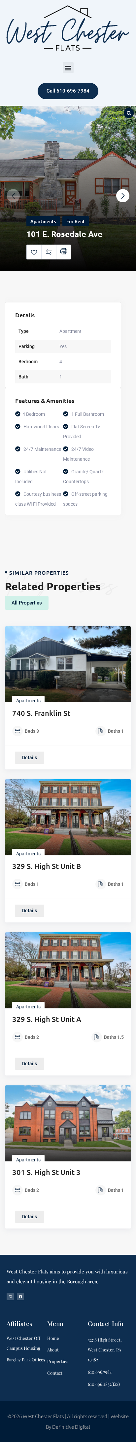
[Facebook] (20, 1296)
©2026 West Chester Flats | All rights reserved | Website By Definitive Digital (68, 1421)
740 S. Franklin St (41, 713)
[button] (68, 67)
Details (29, 757)
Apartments (43, 221)
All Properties (27, 603)
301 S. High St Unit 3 (46, 1172)
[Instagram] (10, 1296)
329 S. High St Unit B (46, 866)
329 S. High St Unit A (46, 1019)
